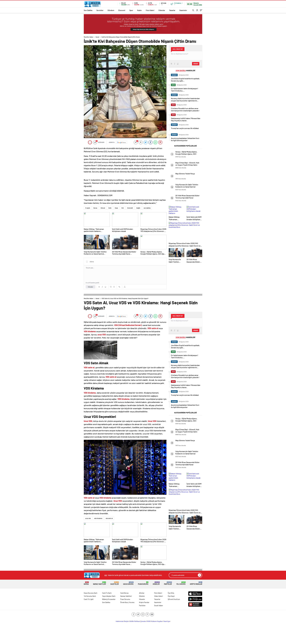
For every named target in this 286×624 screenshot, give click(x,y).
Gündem (111, 10)
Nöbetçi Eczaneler (109, 599)
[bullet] (114, 286)
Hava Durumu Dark (90, 593)
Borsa (86, 583)
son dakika (147, 208)
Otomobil (130, 208)
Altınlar (141, 593)
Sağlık (138, 208)
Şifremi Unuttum (174, 599)
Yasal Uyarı (167, 621)
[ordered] (110, 286)
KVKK (148, 621)
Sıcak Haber (158, 605)
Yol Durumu (181, 583)
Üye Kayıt (171, 596)
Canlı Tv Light (89, 599)
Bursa (95, 208)
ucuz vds (88, 518)
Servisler (99, 10)
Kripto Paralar (196, 583)
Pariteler (168, 583)
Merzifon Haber (88, 37)
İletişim (126, 621)
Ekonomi (121, 10)
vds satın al (109, 518)
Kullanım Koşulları (157, 621)
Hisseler (156, 583)
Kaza (116, 208)
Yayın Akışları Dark (108, 596)
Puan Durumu (143, 583)
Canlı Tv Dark (106, 593)
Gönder (90, 287)
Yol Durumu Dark (90, 596)
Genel (97, 37)
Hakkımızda (119, 621)
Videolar (161, 10)
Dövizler (142, 596)
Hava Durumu (128, 583)
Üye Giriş (171, 593)
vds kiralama (98, 518)
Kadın (139, 10)
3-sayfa (87, 208)
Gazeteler (183, 10)
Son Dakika (88, 10)
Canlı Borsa (124, 593)
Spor (131, 10)
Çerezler (143, 621)
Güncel (103, 208)
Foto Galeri (150, 10)
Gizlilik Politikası (135, 621)
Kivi (122, 208)
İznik (109, 208)
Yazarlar (172, 10)
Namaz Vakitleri (99, 583)
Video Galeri (158, 596)
